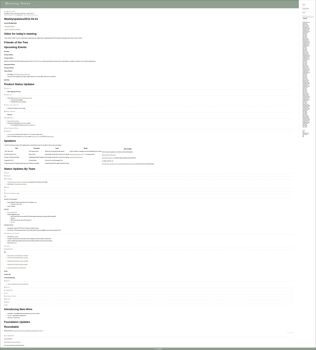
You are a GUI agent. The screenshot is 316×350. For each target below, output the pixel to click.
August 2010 (305, 100)
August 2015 (305, 32)
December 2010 (306, 96)
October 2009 (306, 107)
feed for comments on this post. (12, 342)
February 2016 (306, 25)
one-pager (40, 136)
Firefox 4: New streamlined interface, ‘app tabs (17, 257)
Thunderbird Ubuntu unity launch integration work (18, 182)
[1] (102, 161)
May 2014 (305, 49)
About (304, 5)
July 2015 (305, 33)
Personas (13, 222)
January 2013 (306, 67)
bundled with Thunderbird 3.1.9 (29, 125)
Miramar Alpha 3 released (13, 121)
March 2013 (305, 65)
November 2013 (306, 56)
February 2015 (306, 39)
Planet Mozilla (306, 8)
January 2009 (306, 117)
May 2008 (305, 127)
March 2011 (305, 92)
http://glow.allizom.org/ (76, 157)
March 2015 (305, 38)
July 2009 (305, 111)
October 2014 (306, 44)
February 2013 (306, 66)
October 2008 (306, 121)
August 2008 (305, 123)
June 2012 (305, 75)
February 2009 (306, 116)
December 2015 (306, 28)
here (15, 243)
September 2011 (306, 86)
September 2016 (306, 22)
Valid (305, 134)
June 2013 (305, 62)
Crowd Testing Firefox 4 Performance (21, 74)
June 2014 (305, 48)
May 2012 (305, 77)
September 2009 (306, 108)
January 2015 (306, 40)
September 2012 (306, 72)
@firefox (82, 61)
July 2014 (305, 47)
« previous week (7, 29)
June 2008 (305, 125)
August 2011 (305, 87)
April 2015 (305, 37)
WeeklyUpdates (9, 26)
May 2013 (305, 63)
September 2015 (306, 31)
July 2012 (305, 74)
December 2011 (306, 82)
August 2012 (305, 73)
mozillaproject (19, 15)
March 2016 (305, 24)
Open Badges (25, 136)
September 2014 (306, 45)
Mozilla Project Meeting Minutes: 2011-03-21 (19, 13)
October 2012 (306, 71)
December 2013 (306, 55)
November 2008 (306, 120)
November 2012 (306, 70)
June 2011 (305, 89)
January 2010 (306, 104)
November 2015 (306, 29)
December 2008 (306, 119)
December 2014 (306, 41)
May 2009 (305, 113)
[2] (112, 161)
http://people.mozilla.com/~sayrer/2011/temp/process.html (118, 164)
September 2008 (306, 122)
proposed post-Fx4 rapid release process (23, 98)
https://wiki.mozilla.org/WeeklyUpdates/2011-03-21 (28, 330)
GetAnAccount (24, 123)
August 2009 (305, 110)
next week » (18, 29)
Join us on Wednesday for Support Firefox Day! (17, 284)
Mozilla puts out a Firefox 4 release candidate (17, 264)
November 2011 (306, 83)
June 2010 (305, 103)
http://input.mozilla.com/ (76, 154)
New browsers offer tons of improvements (16, 267)
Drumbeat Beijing (11, 134)
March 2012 (305, 79)
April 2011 (305, 91)
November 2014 (306, 43)
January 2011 (305, 95)
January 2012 (306, 81)
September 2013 (306, 58)
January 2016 (306, 27)
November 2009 (306, 106)
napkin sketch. (50, 136)
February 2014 (306, 53)
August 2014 (305, 46)
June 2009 (305, 112)
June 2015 (305, 35)
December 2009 (306, 105)
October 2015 (306, 30)
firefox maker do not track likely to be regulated (17, 255)
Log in (304, 130)
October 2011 (305, 85)
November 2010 (306, 97)
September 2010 (306, 99)
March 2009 (305, 115)
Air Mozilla (40, 61)
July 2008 (305, 124)
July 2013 (305, 61)
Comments (306, 133)
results (35, 202)
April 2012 (305, 78)
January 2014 (306, 54)
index (13, 29)
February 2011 (306, 94)
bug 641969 (15, 236)
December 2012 (306, 69)
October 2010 (306, 98)
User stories (34, 136)
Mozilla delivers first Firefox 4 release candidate (17, 261)
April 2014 (305, 50)
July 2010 (305, 102)
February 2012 (306, 80)
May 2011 (305, 90)
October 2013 (306, 57)
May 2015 (305, 36)
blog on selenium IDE (12, 212)
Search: (304, 15)
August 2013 (305, 60)
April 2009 (305, 114)
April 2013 (305, 64)
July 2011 (305, 88)
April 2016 (305, 23)
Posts (11, 15)
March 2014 (305, 52)
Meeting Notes (18, 3)
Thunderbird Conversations (20, 184)
